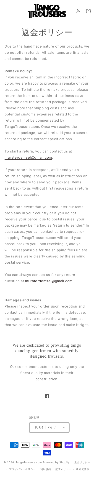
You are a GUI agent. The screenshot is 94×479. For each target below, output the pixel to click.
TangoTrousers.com (29, 462)
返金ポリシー (82, 462)
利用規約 (45, 469)
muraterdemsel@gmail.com (28, 157)
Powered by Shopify (56, 462)
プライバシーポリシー (22, 469)
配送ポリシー (63, 469)
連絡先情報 (82, 469)
